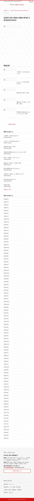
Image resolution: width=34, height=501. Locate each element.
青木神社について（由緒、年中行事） (12, 487)
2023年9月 (6, 278)
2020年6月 (6, 355)
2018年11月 (6, 389)
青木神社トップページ (9, 484)
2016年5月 (6, 438)
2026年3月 (6, 210)
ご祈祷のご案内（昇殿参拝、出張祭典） (13, 489)
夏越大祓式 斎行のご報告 (23, 92)
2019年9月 (6, 369)
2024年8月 (6, 253)
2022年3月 (6, 318)
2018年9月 (6, 392)
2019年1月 (6, 384)
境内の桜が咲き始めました (10, 179)
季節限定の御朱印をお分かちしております (13, 152)
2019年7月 (6, 375)
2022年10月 (6, 304)
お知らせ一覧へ (7, 189)
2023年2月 (6, 296)
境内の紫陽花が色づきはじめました (12, 168)
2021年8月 (6, 327)
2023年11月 (6, 273)
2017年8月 (6, 418)
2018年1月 (6, 406)
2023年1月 (6, 298)
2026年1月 (6, 216)
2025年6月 (6, 233)
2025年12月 (6, 219)
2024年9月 (6, 250)
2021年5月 (6, 332)
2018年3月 (6, 404)
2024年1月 (6, 267)
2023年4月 (6, 290)
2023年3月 (6, 293)
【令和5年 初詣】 (12, 124)
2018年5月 (6, 401)
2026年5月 (6, 207)
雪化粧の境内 (7, 184)
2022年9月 (6, 307)
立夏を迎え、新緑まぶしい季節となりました (14, 174)
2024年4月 (6, 261)
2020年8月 (6, 350)
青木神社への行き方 (8, 492)
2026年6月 (6, 204)
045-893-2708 (9, 467)
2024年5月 (6, 259)
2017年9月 (6, 415)
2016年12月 (6, 426)
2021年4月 (6, 335)
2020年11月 (6, 344)
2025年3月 (6, 239)
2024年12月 (6, 247)
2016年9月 (6, 432)
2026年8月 (6, 199)
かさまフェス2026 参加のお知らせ (12, 141)
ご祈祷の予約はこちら (17, 470)
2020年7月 (6, 352)
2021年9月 (6, 324)
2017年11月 (6, 412)
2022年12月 (6, 301)
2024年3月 (6, 264)
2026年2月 (6, 213)
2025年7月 (6, 230)
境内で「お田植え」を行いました (11, 157)
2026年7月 (6, 202)
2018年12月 (6, 387)
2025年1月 (6, 244)
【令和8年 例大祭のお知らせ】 (11, 135)
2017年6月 (6, 421)
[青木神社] (17, 4)
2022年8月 (6, 310)
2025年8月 (6, 227)
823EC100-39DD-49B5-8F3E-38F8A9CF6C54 (19, 10)
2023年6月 (6, 284)
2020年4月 (6, 358)
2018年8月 (6, 395)
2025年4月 (6, 236)
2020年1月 (6, 364)
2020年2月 (6, 361)
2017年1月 (6, 424)
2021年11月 (6, 321)
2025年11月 (6, 222)
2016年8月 (6, 435)
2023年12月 (6, 270)
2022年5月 (6, 315)
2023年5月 (6, 287)
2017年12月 (6, 409)
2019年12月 (6, 367)
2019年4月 (6, 378)
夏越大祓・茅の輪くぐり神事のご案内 (12, 163)
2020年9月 (6, 347)
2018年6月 (6, 398)
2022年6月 (6, 313)
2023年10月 (6, 276)
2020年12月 (6, 341)
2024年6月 (6, 256)
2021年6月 (6, 330)
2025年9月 (6, 224)
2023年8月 (6, 281)
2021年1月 (6, 338)
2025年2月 (6, 241)
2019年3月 (6, 381)
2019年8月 (6, 372)
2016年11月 (6, 429)
